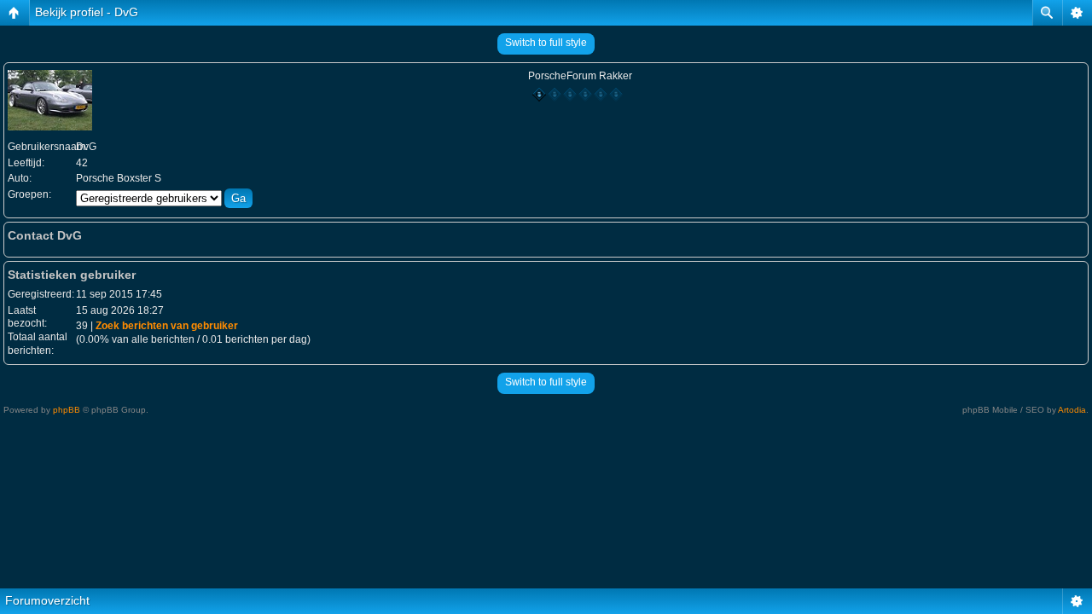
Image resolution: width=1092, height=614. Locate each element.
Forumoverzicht (47, 600)
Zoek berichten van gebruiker (167, 326)
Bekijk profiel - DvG (86, 12)
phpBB (66, 409)
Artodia (1072, 409)
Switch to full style (546, 43)
